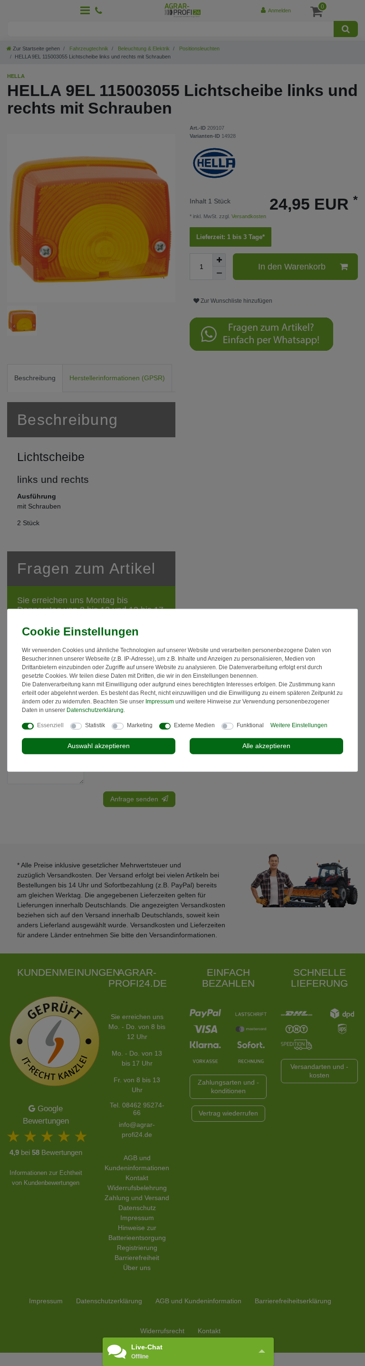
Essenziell (50, 725)
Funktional (250, 725)
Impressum (159, 701)
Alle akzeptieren (266, 746)
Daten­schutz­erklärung (95, 710)
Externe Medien (194, 725)
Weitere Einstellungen (298, 725)
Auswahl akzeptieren (98, 746)
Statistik (95, 725)
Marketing (140, 725)
